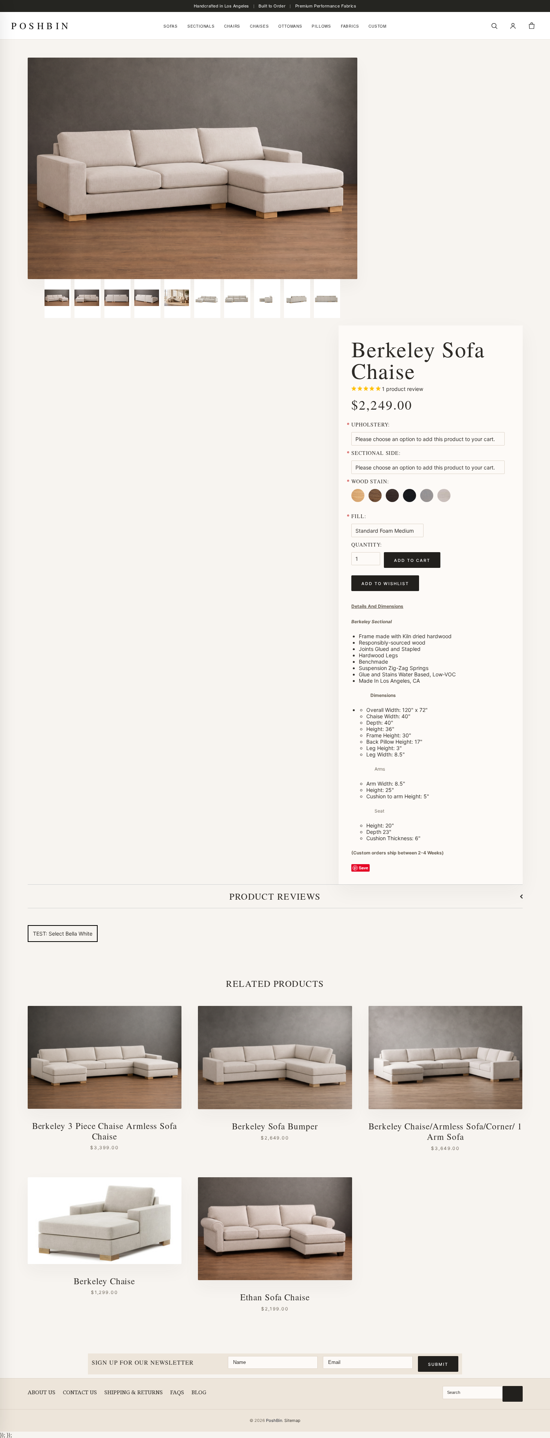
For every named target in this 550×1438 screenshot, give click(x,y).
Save (363, 868)
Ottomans (290, 26)
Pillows (321, 26)
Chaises (259, 26)
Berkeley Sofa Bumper (275, 1126)
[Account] (513, 26)
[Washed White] (445, 502)
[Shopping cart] (532, 26)
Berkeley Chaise (104, 1281)
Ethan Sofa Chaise (275, 1297)
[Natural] (359, 502)
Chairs (232, 26)
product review (402, 389)
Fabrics (350, 26)
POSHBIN (41, 25)
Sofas (171, 26)
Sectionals (201, 26)
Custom (377, 26)
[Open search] (494, 26)
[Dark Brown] (393, 502)
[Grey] (428, 502)
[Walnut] (376, 502)
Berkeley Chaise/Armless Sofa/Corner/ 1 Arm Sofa (445, 1131)
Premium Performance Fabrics (326, 6)
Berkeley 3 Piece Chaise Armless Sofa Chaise (104, 1131)
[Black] (411, 502)
